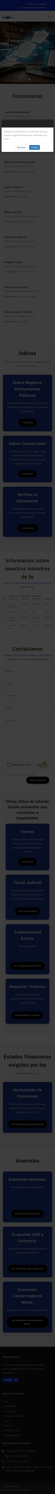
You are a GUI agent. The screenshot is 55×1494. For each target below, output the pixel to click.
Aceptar (34, 147)
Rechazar (21, 147)
